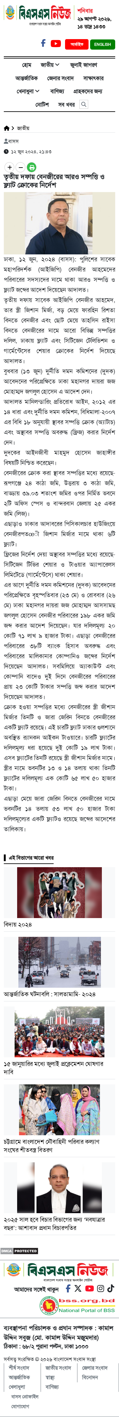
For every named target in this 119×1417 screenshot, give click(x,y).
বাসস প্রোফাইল (24, 1396)
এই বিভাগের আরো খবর (31, 857)
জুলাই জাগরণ (83, 64)
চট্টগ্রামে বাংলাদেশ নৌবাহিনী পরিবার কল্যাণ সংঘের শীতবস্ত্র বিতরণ (51, 1146)
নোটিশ (42, 104)
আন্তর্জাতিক (27, 78)
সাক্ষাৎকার (93, 78)
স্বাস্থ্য (50, 1377)
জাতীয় (47, 64)
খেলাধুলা (25, 91)
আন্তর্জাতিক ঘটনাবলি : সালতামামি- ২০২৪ (50, 994)
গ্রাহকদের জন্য (88, 91)
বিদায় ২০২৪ (18, 925)
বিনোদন (90, 1377)
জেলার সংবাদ (60, 78)
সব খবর (66, 104)
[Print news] (31, 167)
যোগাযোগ (20, 1406)
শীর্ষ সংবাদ (19, 1368)
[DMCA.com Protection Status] (19, 1250)
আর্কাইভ (77, 44)
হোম (26, 64)
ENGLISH (102, 44)
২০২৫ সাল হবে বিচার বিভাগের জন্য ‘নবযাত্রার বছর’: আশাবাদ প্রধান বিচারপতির (54, 1224)
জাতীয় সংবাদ (58, 1368)
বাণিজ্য (57, 91)
